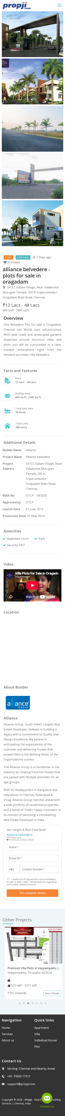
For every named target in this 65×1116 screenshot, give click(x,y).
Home (6, 1028)
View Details (50, 993)
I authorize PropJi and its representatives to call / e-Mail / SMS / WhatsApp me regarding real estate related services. (31, 882)
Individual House (45, 1040)
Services (7, 1034)
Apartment (41, 1028)
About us (8, 1040)
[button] (19, 1003)
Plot (37, 1047)
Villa (37, 1034)
